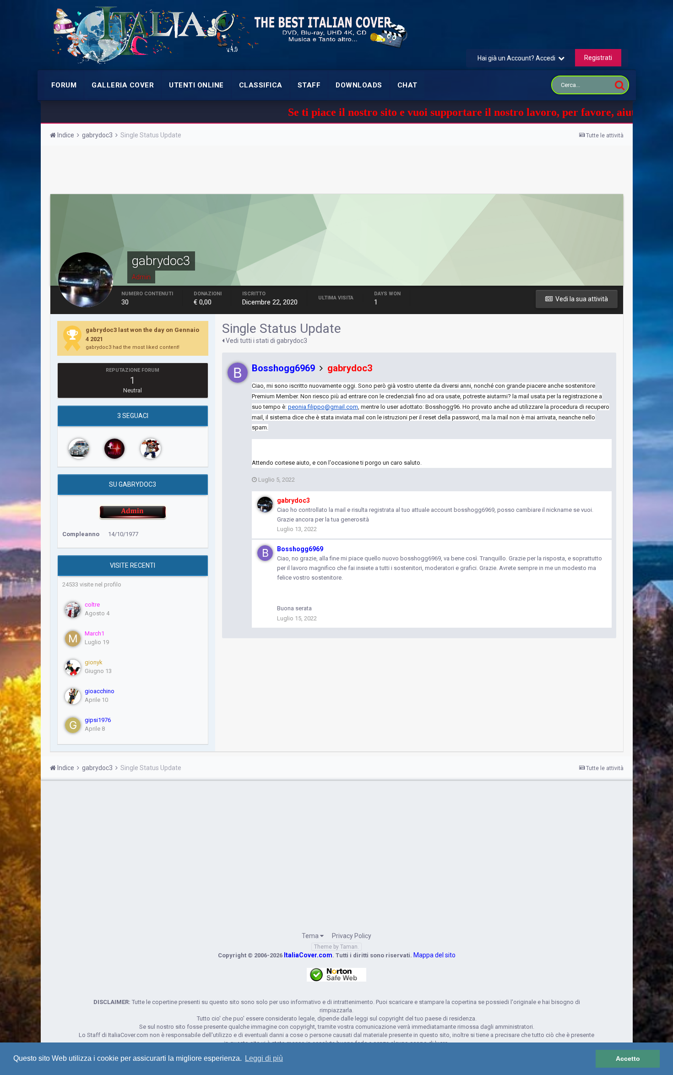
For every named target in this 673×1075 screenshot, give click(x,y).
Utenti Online (196, 85)
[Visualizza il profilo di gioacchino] (73, 696)
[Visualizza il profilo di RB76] (114, 449)
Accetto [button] (628, 1058)
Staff (309, 85)
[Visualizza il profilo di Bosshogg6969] (238, 373)
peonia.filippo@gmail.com (323, 406)
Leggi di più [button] (264, 1058)
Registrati (598, 57)
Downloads (359, 85)
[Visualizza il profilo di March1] (73, 638)
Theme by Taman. (336, 947)
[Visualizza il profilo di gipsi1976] (73, 725)
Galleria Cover (123, 85)
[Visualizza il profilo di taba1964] (79, 449)
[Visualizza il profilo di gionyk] (73, 667)
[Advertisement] (336, 170)
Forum (64, 85)
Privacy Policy (351, 935)
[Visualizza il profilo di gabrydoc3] (265, 504)
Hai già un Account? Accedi (518, 58)
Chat (407, 85)
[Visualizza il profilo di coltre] (73, 610)
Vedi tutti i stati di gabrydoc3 (265, 340)
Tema (311, 935)
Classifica (260, 85)
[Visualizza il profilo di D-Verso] (151, 449)
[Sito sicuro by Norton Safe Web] (336, 974)
